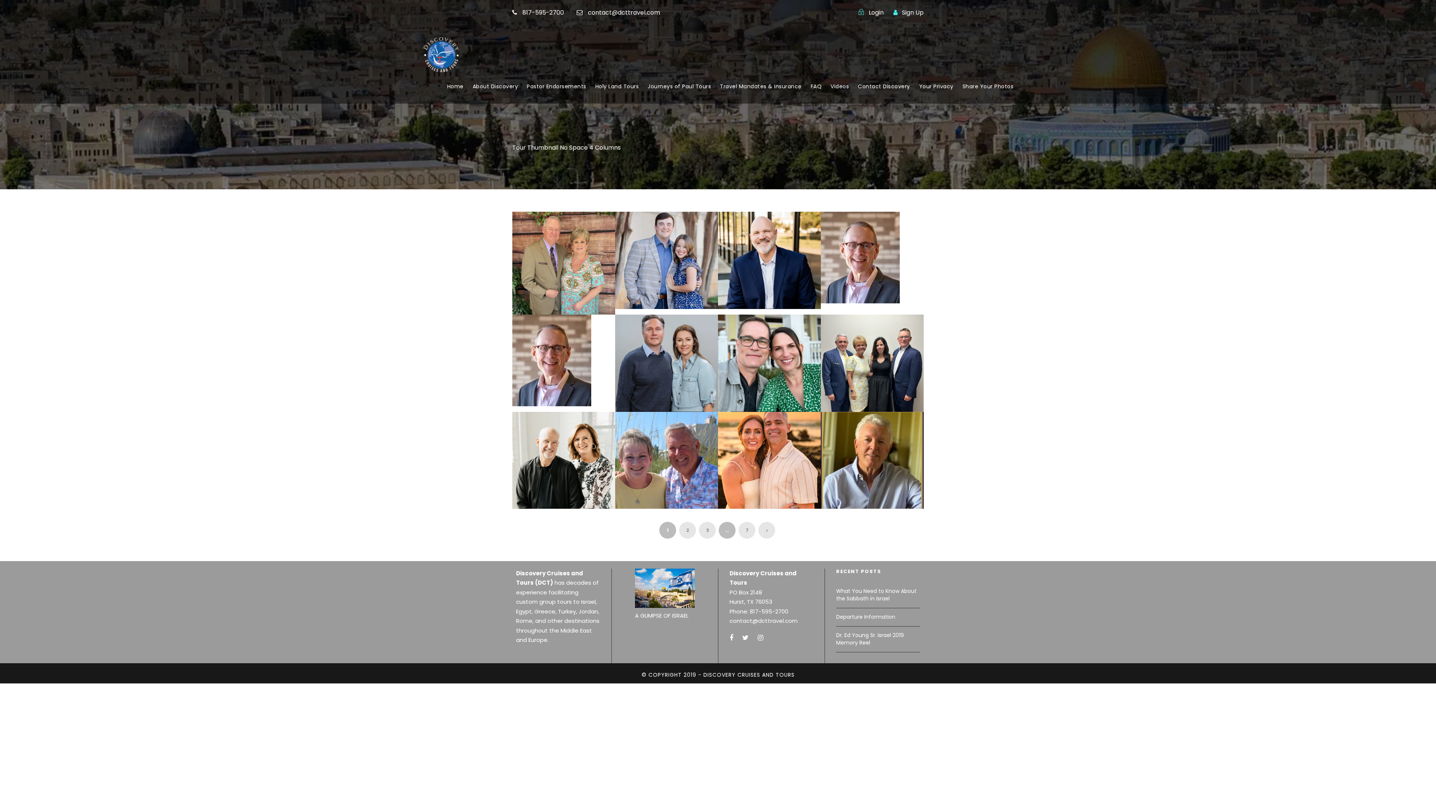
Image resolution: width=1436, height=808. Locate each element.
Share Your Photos (988, 86)
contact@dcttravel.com (624, 12)
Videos (840, 86)
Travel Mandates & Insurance (761, 86)
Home (455, 86)
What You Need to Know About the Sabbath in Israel (876, 594)
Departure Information (865, 617)
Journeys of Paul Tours (679, 86)
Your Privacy (936, 86)
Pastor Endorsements (556, 86)
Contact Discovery (884, 86)
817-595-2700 (543, 12)
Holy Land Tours (617, 86)
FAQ (816, 86)
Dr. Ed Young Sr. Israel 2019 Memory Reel (870, 638)
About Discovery (495, 86)
